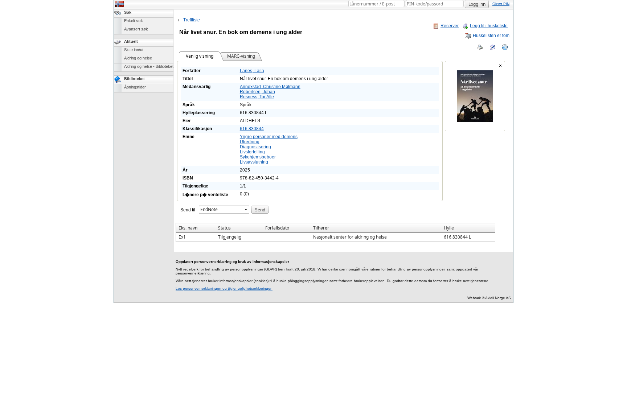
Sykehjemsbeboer (258, 157)
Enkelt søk (133, 20)
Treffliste (191, 19)
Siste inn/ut (133, 49)
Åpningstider (135, 87)
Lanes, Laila (252, 70)
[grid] (335, 232)
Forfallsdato (277, 228)
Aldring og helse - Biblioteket (148, 66)
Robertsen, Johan (257, 91)
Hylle (449, 228)
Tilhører (321, 228)
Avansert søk (136, 29)
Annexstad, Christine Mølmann (270, 86)
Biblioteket (134, 79)
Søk (127, 12)
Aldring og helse (138, 58)
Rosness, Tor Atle (257, 96)
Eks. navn (188, 228)
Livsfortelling (252, 151)
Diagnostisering (255, 146)
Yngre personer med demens (269, 136)
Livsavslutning (254, 162)
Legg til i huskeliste (489, 25)
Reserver (449, 25)
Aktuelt (131, 41)
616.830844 (252, 128)
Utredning (249, 141)
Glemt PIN (500, 4)
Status (224, 228)
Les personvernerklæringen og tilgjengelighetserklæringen (224, 288)
